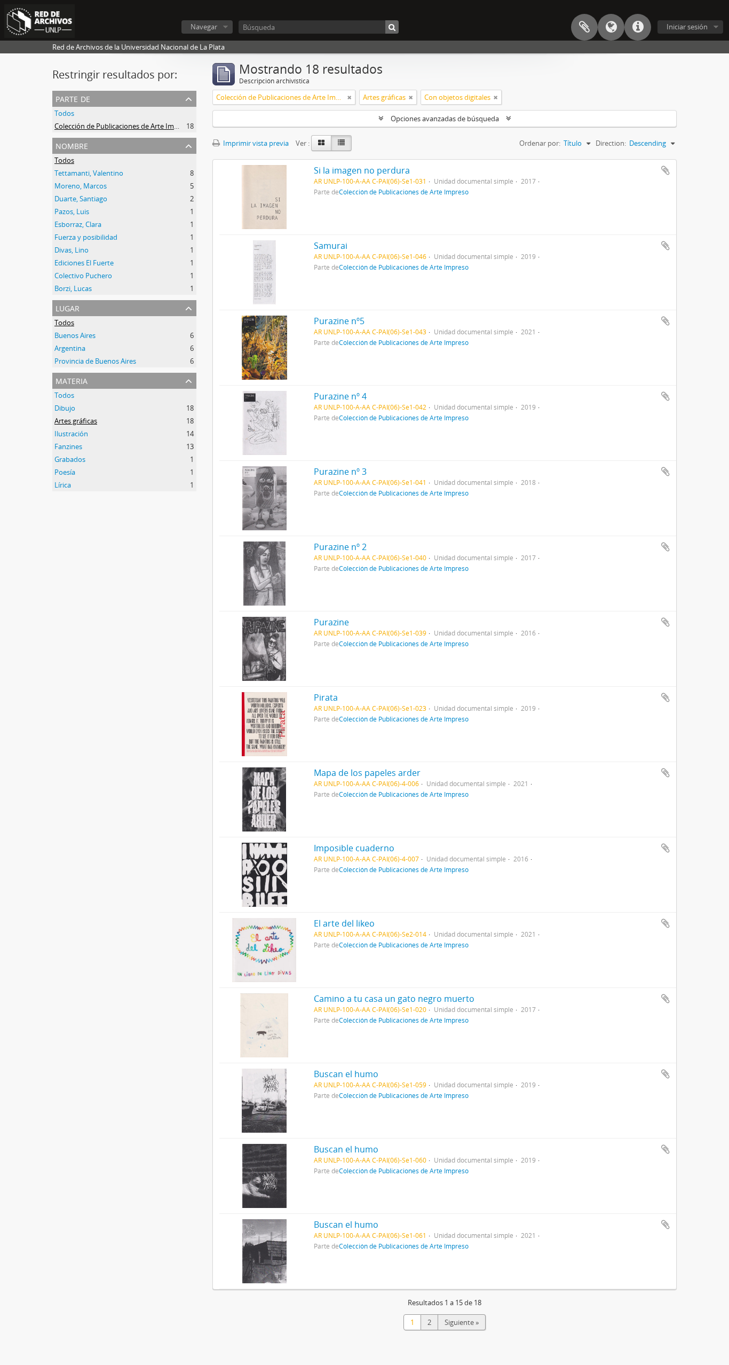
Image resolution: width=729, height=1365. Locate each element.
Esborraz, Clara (77, 224)
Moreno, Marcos (80, 186)
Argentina (69, 348)
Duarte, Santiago (80, 198)
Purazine (331, 622)
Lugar (68, 307)
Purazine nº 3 (340, 471)
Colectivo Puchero (83, 275)
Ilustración (71, 433)
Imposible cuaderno (354, 848)
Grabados (69, 459)
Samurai (330, 246)
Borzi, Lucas (73, 288)
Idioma (611, 27)
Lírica (62, 485)
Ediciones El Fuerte (84, 263)
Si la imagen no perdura (362, 170)
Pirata (326, 697)
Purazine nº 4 (340, 396)
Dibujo (64, 408)
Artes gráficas (75, 421)
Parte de (73, 98)
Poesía (64, 472)
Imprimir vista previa (255, 143)
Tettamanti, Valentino (88, 173)
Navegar (204, 27)
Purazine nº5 (339, 321)
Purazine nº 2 (340, 547)
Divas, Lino (71, 250)
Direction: (611, 143)
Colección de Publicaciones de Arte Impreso (123, 126)
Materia (72, 380)
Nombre (72, 145)
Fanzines (68, 446)
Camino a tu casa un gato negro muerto (394, 999)
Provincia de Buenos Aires (95, 361)
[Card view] (321, 143)
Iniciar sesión (687, 27)
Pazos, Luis (71, 211)
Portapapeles (584, 27)
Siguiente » (462, 1322)
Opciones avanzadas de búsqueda (445, 118)
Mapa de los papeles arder (367, 773)
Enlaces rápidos (637, 27)
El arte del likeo (344, 923)
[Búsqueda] (392, 27)
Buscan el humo (346, 1074)
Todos (64, 113)
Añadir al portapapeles (665, 170)
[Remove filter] (349, 97)
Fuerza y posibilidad (85, 237)
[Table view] (341, 143)
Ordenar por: (539, 143)
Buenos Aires (75, 335)
